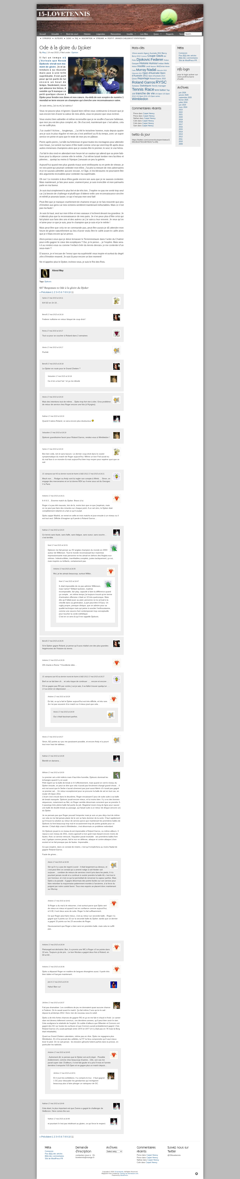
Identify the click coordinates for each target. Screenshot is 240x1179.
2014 (181, 132)
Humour (153, 63)
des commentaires (188, 58)
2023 (181, 110)
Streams (100, 38)
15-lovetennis (118, 1171)
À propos (46, 38)
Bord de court (72, 34)
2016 (181, 127)
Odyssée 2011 (137, 73)
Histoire (87, 34)
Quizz (155, 34)
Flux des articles (187, 56)
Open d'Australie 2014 (156, 76)
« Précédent (45, 292)
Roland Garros (143, 82)
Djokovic (48, 282)
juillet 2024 (183, 102)
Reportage (143, 78)
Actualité (54, 34)
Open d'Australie (150, 73)
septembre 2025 (185, 98)
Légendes (100, 34)
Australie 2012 (155, 53)
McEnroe (161, 66)
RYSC (161, 82)
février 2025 (183, 100)
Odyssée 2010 (162, 70)
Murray (141, 70)
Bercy (164, 53)
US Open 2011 (142, 96)
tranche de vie (145, 93)
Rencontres (116, 34)
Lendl (148, 66)
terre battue (160, 90)
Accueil (42, 34)
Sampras (135, 86)
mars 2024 (183, 107)
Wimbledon (140, 99)
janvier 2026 (183, 95)
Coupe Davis (155, 55)
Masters (153, 66)
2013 (181, 134)
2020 (181, 117)
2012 (181, 137)
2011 (180, 139)
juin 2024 (182, 105)
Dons (68, 38)
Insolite (128, 34)
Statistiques (145, 85)
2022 (181, 112)
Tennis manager (159, 86)
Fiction (166, 60)
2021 (181, 115)
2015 (181, 129)
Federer (157, 59)
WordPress (124, 1175)
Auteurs (59, 38)
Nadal (151, 70)
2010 (181, 141)
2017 (181, 124)
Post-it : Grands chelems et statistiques (126, 38)
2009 (181, 144)
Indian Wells (163, 63)
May (44, 52)
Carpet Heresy (149, 113)
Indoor (134, 66)
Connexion (183, 53)
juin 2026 (182, 93)
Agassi (146, 53)
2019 (181, 120)
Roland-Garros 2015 (158, 79)
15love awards (137, 53)
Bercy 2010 (136, 56)
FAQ (76, 38)
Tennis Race (143, 89)
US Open (158, 94)
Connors (144, 56)
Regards (169, 34)
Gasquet (135, 63)
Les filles (144, 34)
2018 (181, 122)
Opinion (74, 52)
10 (69, 292)
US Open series (154, 96)
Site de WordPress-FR (188, 60)
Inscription (87, 38)
